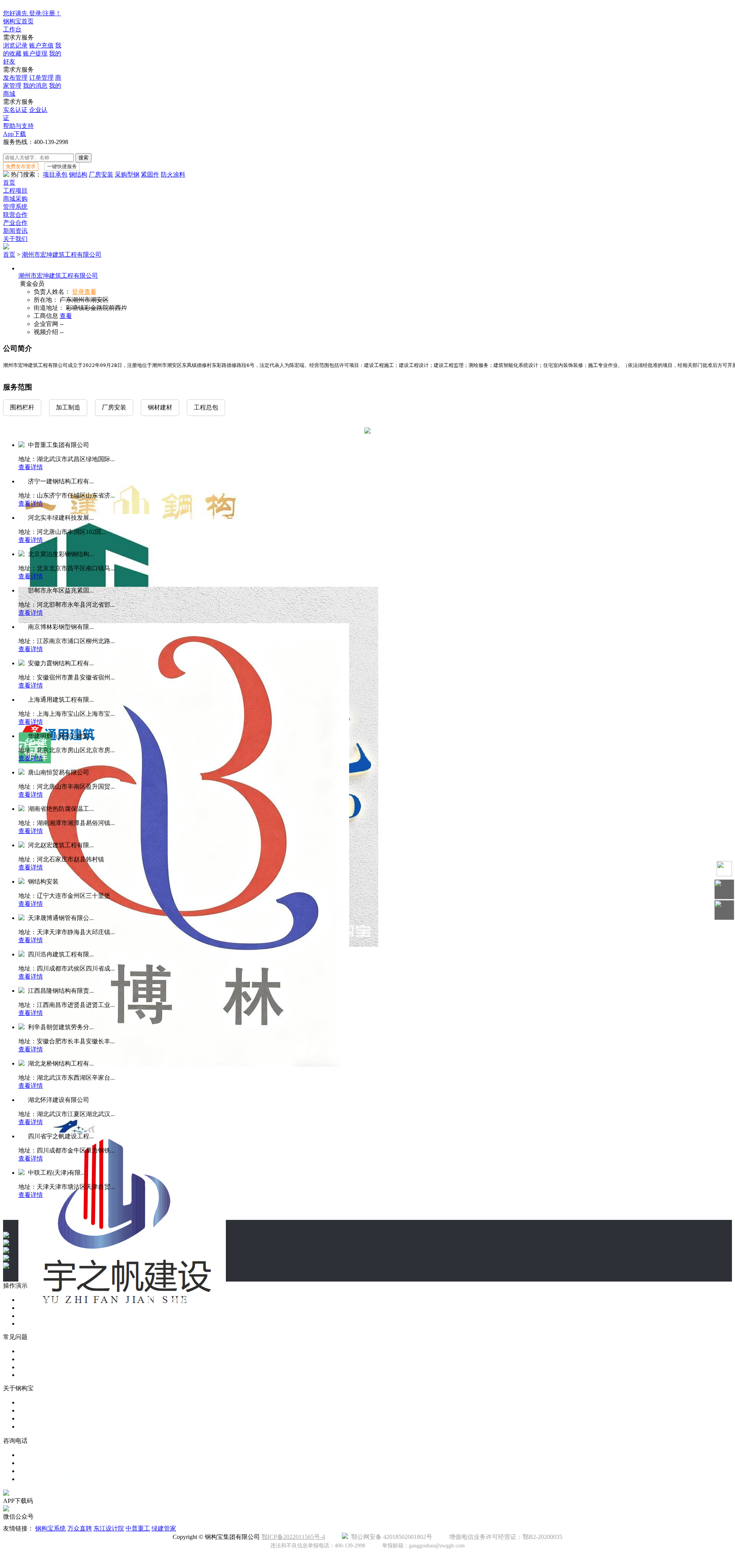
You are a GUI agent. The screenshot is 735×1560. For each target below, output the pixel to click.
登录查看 (84, 291)
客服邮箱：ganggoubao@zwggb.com (65, 1471)
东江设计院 (108, 1528)
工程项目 (15, 190)
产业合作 (15, 222)
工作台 (12, 29)
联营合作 (15, 214)
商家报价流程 (36, 1316)
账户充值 (41, 45)
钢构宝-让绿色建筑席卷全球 (56, 1479)
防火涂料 (173, 174)
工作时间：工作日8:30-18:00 (56, 1463)
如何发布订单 (36, 1351)
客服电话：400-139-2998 (50, 1455)
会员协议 (30, 1426)
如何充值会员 (36, 1359)
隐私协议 (30, 1418)
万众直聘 (79, 1528)
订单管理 (41, 77)
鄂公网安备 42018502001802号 (390, 1537)
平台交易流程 (36, 1299)
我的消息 (35, 85)
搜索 (83, 157)
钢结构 (78, 174)
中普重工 (138, 1528)
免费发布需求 (21, 166)
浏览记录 (15, 45)
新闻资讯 (15, 231)
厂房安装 (101, 174)
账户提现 (35, 53)
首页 (9, 182)
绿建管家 (164, 1528)
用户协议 (30, 1410)
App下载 (14, 134)
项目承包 (55, 174)
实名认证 (15, 109)
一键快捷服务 (62, 166)
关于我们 (15, 239)
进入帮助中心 (36, 1367)
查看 (66, 316)
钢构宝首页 (18, 21)
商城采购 (15, 198)
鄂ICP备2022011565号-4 (293, 1537)
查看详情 (30, 467)
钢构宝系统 (50, 1528)
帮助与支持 (18, 126)
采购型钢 (127, 174)
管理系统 (15, 206)
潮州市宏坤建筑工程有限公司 (61, 254)
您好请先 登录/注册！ (32, 13)
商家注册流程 (36, 1308)
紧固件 (150, 174)
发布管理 (15, 77)
